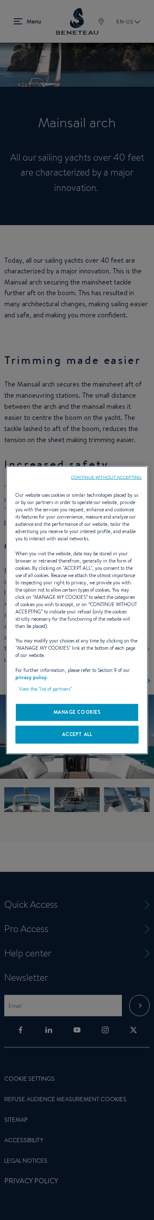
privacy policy (31, 677)
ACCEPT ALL (77, 733)
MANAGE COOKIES (77, 711)
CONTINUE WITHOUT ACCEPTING (106, 477)
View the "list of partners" (45, 688)
